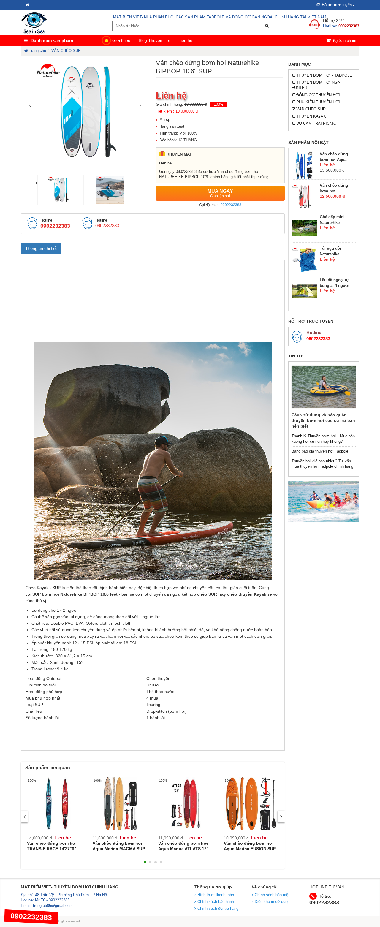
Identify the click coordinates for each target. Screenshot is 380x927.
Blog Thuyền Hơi (154, 40)
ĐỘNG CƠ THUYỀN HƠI (318, 95)
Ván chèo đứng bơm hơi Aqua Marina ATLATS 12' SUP (183, 848)
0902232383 (231, 205)
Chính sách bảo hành (215, 901)
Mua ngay (220, 193)
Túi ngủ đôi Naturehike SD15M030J (330, 254)
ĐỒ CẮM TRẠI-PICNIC (316, 123)
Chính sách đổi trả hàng (217, 908)
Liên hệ (185, 40)
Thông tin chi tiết (41, 248)
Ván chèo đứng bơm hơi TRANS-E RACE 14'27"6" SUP (52, 848)
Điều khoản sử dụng (272, 901)
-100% (218, 104)
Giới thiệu (121, 40)
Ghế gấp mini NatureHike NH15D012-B (332, 222)
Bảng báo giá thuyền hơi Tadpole (320, 451)
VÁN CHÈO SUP (311, 109)
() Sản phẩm (344, 40)
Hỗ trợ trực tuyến (337, 5)
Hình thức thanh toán (215, 895)
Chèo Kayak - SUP (44, 587)
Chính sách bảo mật (272, 895)
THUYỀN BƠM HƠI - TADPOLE (324, 75)
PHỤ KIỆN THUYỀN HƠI (318, 102)
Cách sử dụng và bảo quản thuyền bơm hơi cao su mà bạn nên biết (323, 420)
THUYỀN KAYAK (311, 116)
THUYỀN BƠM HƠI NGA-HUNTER (317, 85)
